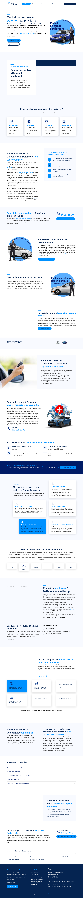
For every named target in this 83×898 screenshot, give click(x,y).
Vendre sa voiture (34, 874)
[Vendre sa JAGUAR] (71, 343)
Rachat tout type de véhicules (37, 879)
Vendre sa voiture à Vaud (67, 883)
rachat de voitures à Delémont (25, 172)
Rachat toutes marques (35, 876)
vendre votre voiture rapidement (61, 813)
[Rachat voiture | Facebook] (34, 894)
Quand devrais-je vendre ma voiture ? (16, 779)
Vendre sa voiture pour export (37, 881)
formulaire (36, 198)
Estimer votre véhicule (35, 882)
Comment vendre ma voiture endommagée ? (18, 775)
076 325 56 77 (67, 215)
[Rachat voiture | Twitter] (38, 894)
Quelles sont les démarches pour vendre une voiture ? (21, 767)
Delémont (9, 167)
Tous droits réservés (61, 893)
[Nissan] (43, 343)
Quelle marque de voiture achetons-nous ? (18, 783)
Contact (74, 893)
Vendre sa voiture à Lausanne (68, 884)
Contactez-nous (34, 884)
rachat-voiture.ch (24, 894)
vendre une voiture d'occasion (27, 33)
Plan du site (69, 893)
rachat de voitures (25, 166)
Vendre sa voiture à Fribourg (54, 883)
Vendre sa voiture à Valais (53, 884)
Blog (42, 893)
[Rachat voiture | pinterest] (36, 894)
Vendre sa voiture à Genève (68, 881)
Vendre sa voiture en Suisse (54, 881)
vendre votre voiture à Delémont (23, 218)
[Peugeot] (30, 343)
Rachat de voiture (34, 872)
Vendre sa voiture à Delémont (54, 886)
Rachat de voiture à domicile (36, 877)
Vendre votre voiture (43, 665)
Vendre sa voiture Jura (66, 886)
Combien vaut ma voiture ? (14, 771)
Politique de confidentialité (49, 893)
